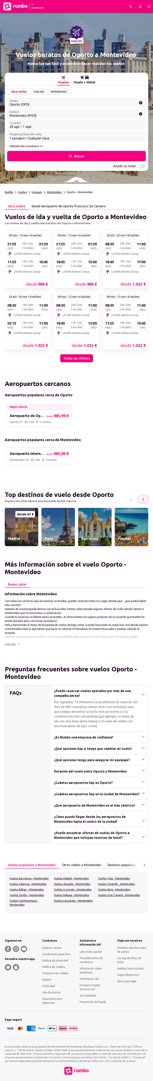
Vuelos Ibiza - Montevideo (114, 889)
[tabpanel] (76, 286)
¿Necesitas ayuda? (91, 951)
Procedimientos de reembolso (91, 960)
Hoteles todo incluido (130, 968)
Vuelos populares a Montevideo (32, 865)
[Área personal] (140, 6)
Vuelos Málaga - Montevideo (71, 895)
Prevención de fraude (93, 1002)
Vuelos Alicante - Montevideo (72, 884)
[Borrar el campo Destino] (140, 114)
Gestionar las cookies (55, 973)
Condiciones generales (56, 954)
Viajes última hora (128, 974)
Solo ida (39, 91)
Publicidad (48, 986)
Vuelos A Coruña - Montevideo (73, 889)
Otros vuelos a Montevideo (81, 865)
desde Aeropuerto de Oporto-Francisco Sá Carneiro (68, 206)
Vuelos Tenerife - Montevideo (116, 884)
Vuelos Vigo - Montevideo (114, 878)
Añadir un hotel (124, 166)
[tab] (63, 79)
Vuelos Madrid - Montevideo (71, 878)
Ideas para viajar (127, 981)
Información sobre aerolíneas (91, 970)
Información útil (89, 978)
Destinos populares (121, 865)
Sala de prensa (51, 992)
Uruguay (37, 192)
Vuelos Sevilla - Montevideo (27, 895)
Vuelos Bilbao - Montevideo (27, 889)
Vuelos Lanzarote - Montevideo (73, 900)
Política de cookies (53, 966)
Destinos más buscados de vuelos (131, 949)
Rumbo (9, 192)
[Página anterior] (131, 499)
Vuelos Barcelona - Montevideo (29, 878)
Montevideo (54, 192)
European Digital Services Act (90, 987)
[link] (27, 259)
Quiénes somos (52, 947)
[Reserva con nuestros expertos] (130, 6)
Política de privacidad (55, 960)
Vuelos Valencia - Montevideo (28, 884)
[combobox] (76, 103)
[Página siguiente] (143, 499)
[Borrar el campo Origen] (140, 102)
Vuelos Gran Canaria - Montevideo (119, 895)
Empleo (47, 979)
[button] (12, 644)
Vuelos (22, 192)
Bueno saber (17, 584)
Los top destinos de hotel (129, 960)
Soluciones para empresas (52, 1000)
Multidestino (59, 91)
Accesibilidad (88, 995)
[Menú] (149, 6)
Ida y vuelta (19, 91)
